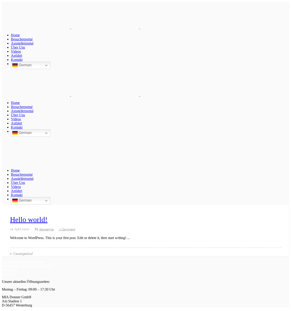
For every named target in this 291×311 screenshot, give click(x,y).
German (25, 65)
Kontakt (7, 274)
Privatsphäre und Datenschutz (23, 262)
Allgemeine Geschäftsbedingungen (27, 266)
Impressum (10, 270)
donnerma (46, 229)
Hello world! (29, 219)
